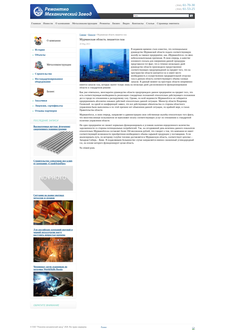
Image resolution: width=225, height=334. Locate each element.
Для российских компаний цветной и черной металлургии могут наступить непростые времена (53, 232)
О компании (62, 23)
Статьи (150, 23)
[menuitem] (36, 23)
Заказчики (41, 100)
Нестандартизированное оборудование (49, 80)
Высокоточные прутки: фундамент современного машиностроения (51, 127)
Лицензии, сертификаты (49, 105)
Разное (104, 327)
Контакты (138, 23)
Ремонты (105, 23)
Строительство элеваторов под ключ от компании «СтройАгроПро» (52, 162)
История (40, 49)
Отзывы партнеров (46, 110)
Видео (126, 23)
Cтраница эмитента (168, 23)
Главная (36, 23)
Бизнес (116, 23)
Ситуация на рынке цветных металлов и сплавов (48, 196)
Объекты (40, 54)
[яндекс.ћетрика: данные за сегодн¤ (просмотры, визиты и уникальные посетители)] (193, 328)
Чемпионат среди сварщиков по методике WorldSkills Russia (50, 268)
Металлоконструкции (84, 23)
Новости (48, 23)
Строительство (43, 73)
